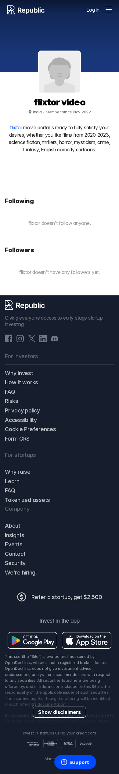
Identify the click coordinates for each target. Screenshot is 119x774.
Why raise (18, 472)
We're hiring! (21, 572)
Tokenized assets (27, 500)
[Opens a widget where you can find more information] (75, 762)
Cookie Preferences (30, 429)
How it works (21, 382)
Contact (15, 554)
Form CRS (17, 438)
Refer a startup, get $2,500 (66, 597)
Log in (92, 10)
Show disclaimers (59, 712)
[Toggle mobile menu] (109, 10)
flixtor (16, 127)
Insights (14, 535)
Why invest (19, 373)
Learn (12, 481)
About (12, 525)
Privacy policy (22, 410)
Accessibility (21, 420)
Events (14, 544)
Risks (11, 401)
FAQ (10, 392)
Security (15, 563)
